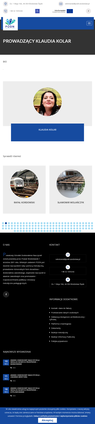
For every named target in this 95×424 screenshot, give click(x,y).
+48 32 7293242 (16, 11)
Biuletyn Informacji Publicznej (63, 337)
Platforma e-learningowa (61, 324)
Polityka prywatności (59, 341)
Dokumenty (56, 328)
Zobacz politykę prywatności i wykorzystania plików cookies (60, 416)
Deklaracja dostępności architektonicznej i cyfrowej (67, 318)
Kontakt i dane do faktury (61, 308)
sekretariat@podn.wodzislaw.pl (77, 3)
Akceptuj (47, 420)
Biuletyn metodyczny (59, 332)
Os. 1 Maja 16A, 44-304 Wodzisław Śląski (26, 3)
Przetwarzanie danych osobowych (65, 312)
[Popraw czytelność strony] (37, 11)
